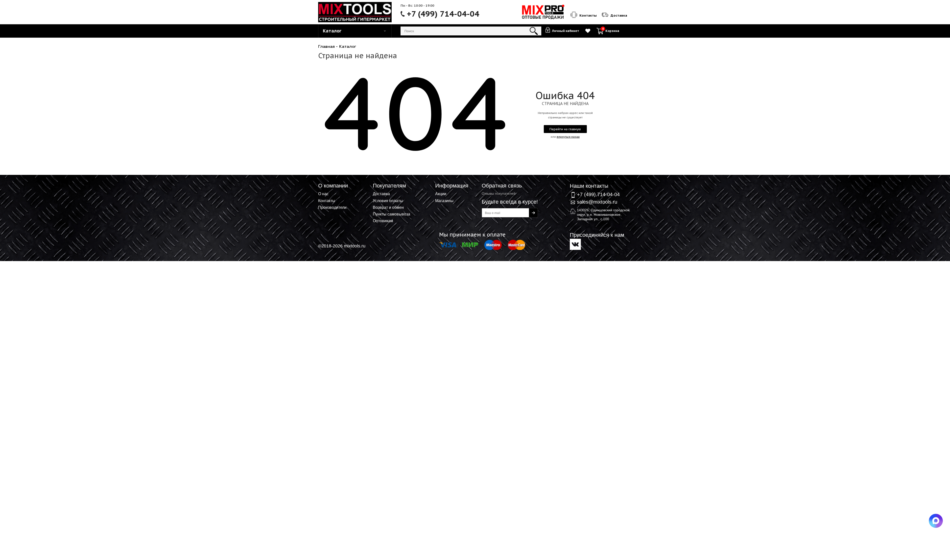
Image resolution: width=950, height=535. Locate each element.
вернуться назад (568, 136)
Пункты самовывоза (391, 214)
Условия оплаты (388, 200)
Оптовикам (383, 220)
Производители (332, 207)
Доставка (381, 193)
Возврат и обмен (388, 207)
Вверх (922, 200)
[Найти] (533, 31)
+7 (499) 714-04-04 (443, 14)
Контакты (326, 200)
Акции (440, 193)
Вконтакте (575, 244)
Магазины (444, 200)
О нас (323, 193)
